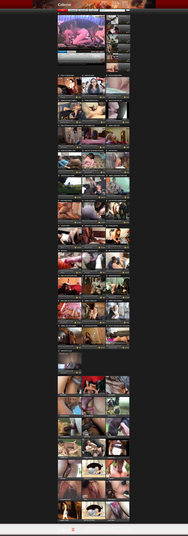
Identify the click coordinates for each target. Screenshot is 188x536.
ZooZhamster (125, 7)
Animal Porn (104, 1)
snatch (90, 172)
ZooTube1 (124, 3)
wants (61, 322)
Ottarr (102, 7)
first (88, 172)
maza (63, 57)
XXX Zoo (103, 4)
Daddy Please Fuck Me (123, 35)
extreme (88, 272)
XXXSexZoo (115, 5)
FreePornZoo (125, 5)
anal (61, 272)
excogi (115, 97)
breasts (85, 247)
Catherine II (67, 5)
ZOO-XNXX (125, 1)
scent (91, 247)
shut (63, 147)
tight (61, 147)
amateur (65, 372)
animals (62, 122)
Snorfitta (103, 3)
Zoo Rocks (125, 4)
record (61, 97)
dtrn (109, 247)
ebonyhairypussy (112, 297)
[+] (101, 59)
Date (93, 10)
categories (73, 10)
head (116, 347)
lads (66, 322)
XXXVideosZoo (115, 3)
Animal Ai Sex (122, 44)
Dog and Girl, (66, 56)
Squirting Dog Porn (123, 15)
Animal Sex (114, 7)
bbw (63, 272)
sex (64, 122)
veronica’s (112, 347)
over (88, 247)
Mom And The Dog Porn (124, 25)
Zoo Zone (114, 4)
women (67, 122)
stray (64, 97)
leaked (62, 247)
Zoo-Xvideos (115, 1)
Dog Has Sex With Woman (124, 63)
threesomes (110, 97)
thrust (86, 172)
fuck (64, 322)
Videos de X (104, 5)
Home (62, 10)
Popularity (83, 10)
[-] (103, 59)
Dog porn (121, 54)
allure (62, 372)
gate (66, 147)
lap (109, 347)
